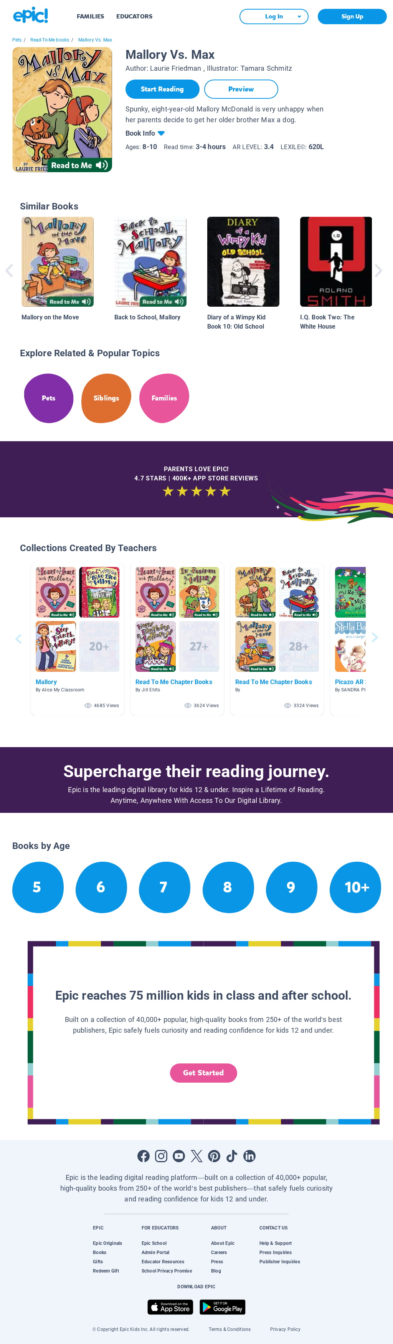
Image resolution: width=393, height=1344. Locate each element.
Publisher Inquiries (279, 1261)
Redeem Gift (106, 1271)
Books (99, 1252)
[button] (77, 639)
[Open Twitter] (196, 1156)
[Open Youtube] (179, 1156)
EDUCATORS (134, 16)
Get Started (203, 1073)
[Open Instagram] (161, 1156)
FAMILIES (90, 16)
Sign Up (352, 16)
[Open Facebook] (143, 1156)
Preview (241, 89)
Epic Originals (107, 1243)
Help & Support (275, 1243)
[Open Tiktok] (232, 1156)
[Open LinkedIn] (249, 1156)
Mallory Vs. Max (95, 40)
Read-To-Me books (49, 40)
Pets (17, 40)
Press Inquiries (275, 1252)
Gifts (98, 1261)
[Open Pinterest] (214, 1156)
